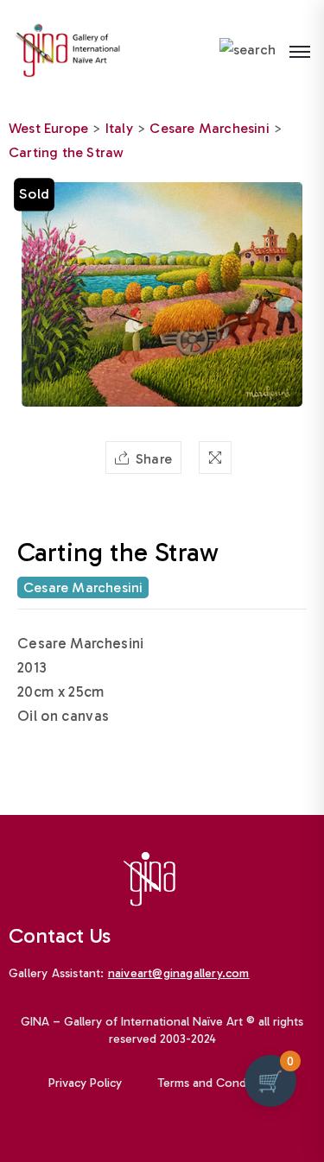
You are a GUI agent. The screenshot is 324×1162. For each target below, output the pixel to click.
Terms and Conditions (217, 1083)
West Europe (48, 128)
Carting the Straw (66, 152)
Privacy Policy (85, 1083)
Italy (119, 128)
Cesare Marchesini (209, 128)
